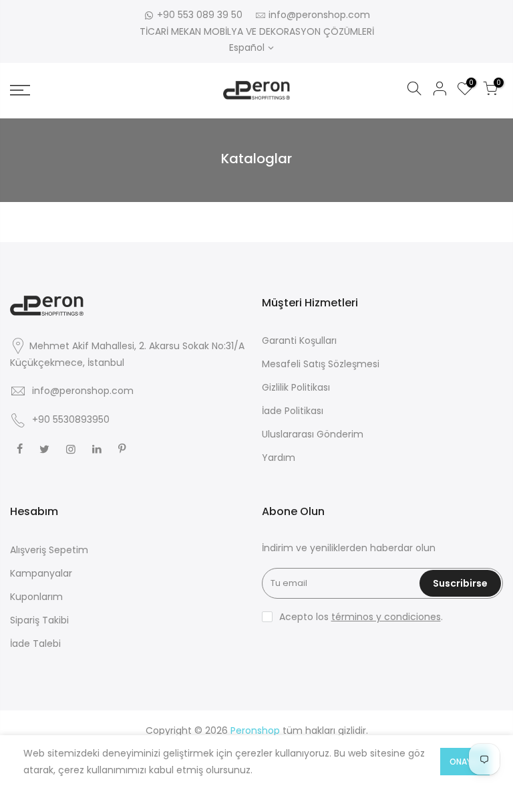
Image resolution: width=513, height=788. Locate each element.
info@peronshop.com (319, 14)
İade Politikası (292, 410)
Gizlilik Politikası (296, 387)
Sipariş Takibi (39, 620)
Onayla (465, 761)
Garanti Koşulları (299, 340)
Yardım (278, 457)
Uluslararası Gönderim (312, 434)
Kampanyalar (41, 573)
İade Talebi (35, 643)
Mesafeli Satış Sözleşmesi (320, 364)
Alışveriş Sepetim (49, 550)
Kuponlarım (36, 596)
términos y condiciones (386, 616)
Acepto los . (361, 616)
